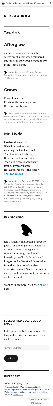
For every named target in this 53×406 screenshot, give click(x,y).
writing (43, 75)
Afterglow (14, 44)
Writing (17, 75)
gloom (40, 116)
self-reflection (21, 196)
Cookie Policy (18, 395)
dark (25, 75)
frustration (9, 190)
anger (32, 184)
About (43, 284)
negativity (24, 193)
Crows (10, 89)
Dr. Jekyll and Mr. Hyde (21, 187)
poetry (37, 75)
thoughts (30, 199)
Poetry (38, 72)
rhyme (40, 193)
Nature (42, 113)
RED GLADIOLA (17, 16)
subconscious (10, 199)
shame (31, 196)
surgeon (21, 199)
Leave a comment (36, 122)
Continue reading (14, 173)
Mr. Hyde (13, 134)
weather (14, 122)
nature (19, 119)
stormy (38, 196)
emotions (36, 187)
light (30, 75)
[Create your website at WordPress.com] (26, 3)
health (17, 190)
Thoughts (8, 75)
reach (32, 119)
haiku (13, 119)
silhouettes (41, 119)
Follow (11, 358)
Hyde (23, 190)
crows (28, 116)
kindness (31, 190)
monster (15, 193)
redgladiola (13, 72)
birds (22, 116)
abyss (25, 184)
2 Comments (12, 78)
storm (6, 122)
